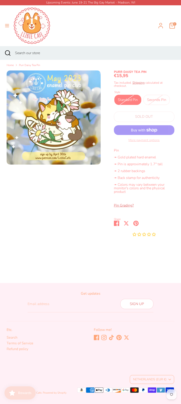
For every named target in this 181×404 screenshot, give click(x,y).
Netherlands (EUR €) (149, 379)
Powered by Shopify (54, 393)
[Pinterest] (119, 337)
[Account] (160, 23)
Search (12, 337)
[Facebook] (96, 337)
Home (10, 65)
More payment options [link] (144, 140)
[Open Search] (7, 53)
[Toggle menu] (7, 25)
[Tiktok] (111, 337)
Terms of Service (20, 343)
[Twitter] (126, 337)
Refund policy (17, 349)
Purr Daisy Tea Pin (29, 65)
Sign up (137, 304)
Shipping (138, 83)
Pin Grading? (124, 205)
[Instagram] (104, 337)
